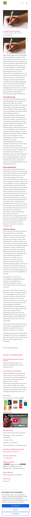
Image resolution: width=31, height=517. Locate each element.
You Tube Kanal (7, 458)
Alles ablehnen (15, 513)
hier (17, 398)
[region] (15, 503)
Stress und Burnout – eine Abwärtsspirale (15, 445)
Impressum (6, 481)
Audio (16, 363)
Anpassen (15, 509)
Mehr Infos (22, 391)
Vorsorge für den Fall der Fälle (11, 31)
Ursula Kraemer (9, 33)
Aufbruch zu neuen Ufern (10, 442)
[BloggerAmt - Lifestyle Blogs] (14, 464)
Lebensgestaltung (7, 35)
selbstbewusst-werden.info (11, 451)
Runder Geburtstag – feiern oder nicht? (14, 433)
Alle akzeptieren (15, 505)
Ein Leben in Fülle (8, 440)
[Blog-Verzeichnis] (6, 464)
